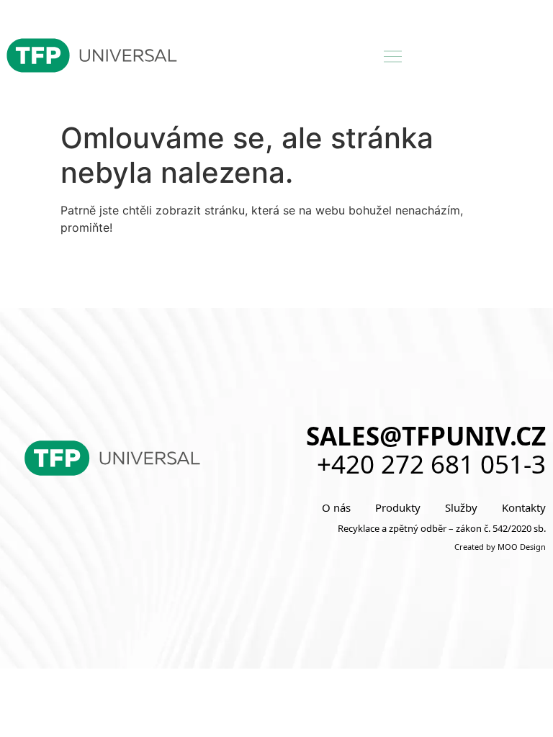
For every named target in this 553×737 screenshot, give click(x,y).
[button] (393, 57)
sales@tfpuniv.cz (426, 436)
